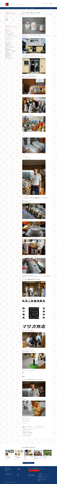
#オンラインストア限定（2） (9, 33)
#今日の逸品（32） (8, 43)
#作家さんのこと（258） (8, 44)
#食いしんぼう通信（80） (9, 58)
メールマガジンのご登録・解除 (34, 470)
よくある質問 (18, 469)
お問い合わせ (18, 468)
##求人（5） (7, 28)
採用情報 (6, 19)
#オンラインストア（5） (8, 32)
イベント (6, 15)
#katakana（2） (7, 29)
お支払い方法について (8, 469)
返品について (6, 470)
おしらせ (6, 16)
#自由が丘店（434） (8, 53)
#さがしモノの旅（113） (8, 38)
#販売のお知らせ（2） (8, 54)
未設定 (6, 20)
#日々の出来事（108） (8, 49)
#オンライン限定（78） (8, 34)
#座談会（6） (7, 48)
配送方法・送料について (8, 468)
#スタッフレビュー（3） (8, 39)
